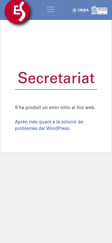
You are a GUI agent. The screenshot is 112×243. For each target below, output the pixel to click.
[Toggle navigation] (50, 9)
